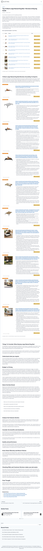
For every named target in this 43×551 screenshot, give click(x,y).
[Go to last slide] (2, 514)
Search (2, 523)
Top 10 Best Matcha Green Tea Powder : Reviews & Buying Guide (13, 536)
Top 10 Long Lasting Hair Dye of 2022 (10, 496)
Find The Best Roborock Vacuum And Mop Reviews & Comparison (15, 494)
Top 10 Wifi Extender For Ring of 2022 (7, 502)
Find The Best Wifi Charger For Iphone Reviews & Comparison (12, 534)
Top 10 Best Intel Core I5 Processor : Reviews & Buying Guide (14, 493)
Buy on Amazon (37, 39)
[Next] (40, 514)
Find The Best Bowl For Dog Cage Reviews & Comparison (32, 502)
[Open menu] (41, 1)
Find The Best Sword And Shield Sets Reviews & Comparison (14, 495)
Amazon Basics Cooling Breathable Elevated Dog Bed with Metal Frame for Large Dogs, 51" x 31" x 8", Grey (27, 87)
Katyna (4, 12)
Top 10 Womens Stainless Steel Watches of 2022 (10, 532)
